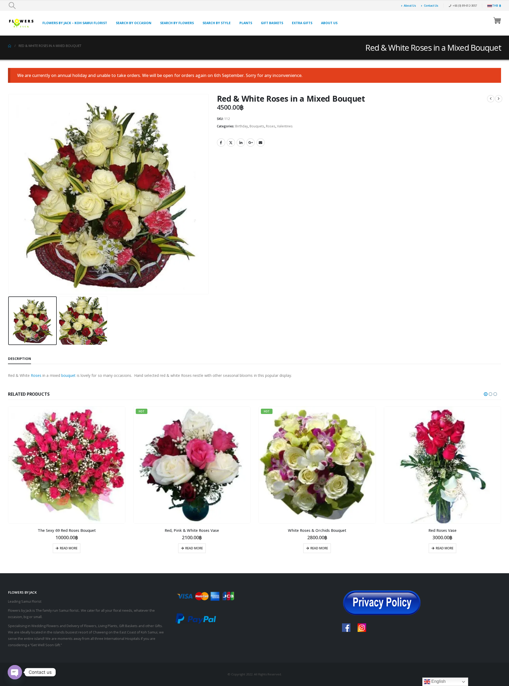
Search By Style (217, 23)
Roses (270, 126)
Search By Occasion (133, 23)
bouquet (68, 375)
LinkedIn (240, 142)
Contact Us (431, 5)
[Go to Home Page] (9, 46)
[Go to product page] (66, 465)
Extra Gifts (302, 23)
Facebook (221, 142)
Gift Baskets (272, 23)
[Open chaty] (15, 672)
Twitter (231, 142)
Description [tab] (19, 358)
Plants (245, 23)
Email (260, 142)
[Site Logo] (21, 23)
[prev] (490, 98)
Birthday (241, 126)
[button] (12, 5)
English (438, 681)
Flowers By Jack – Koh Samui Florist (74, 23)
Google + (250, 142)
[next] (498, 98)
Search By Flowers (177, 23)
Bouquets (256, 126)
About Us (410, 5)
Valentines (285, 126)
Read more (68, 548)
